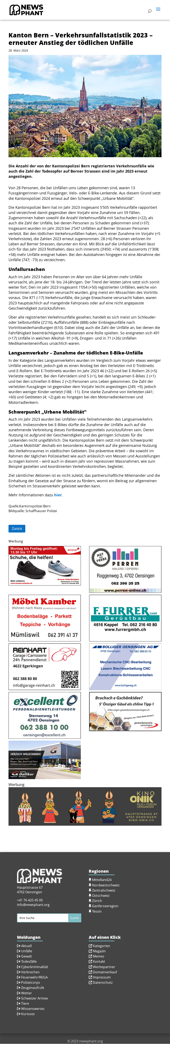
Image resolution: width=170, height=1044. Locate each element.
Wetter (26, 993)
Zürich (97, 900)
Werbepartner (104, 967)
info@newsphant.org (33, 904)
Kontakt (99, 961)
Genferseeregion (105, 906)
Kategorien (101, 946)
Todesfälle (29, 961)
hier (58, 494)
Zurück (17, 528)
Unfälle (26, 951)
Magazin (99, 951)
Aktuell (26, 946)
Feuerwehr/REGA (34, 977)
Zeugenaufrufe (32, 987)
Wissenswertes (33, 1008)
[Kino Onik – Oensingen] (85, 822)
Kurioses (28, 1014)
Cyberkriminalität (34, 967)
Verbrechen (30, 972)
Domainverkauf (105, 972)
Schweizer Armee (34, 998)
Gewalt (26, 956)
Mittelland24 (102, 879)
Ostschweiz (100, 895)
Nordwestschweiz (105, 885)
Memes (98, 956)
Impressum (102, 977)
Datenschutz (103, 982)
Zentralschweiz (103, 890)
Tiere (25, 1003)
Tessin (97, 911)
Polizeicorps (30, 982)
